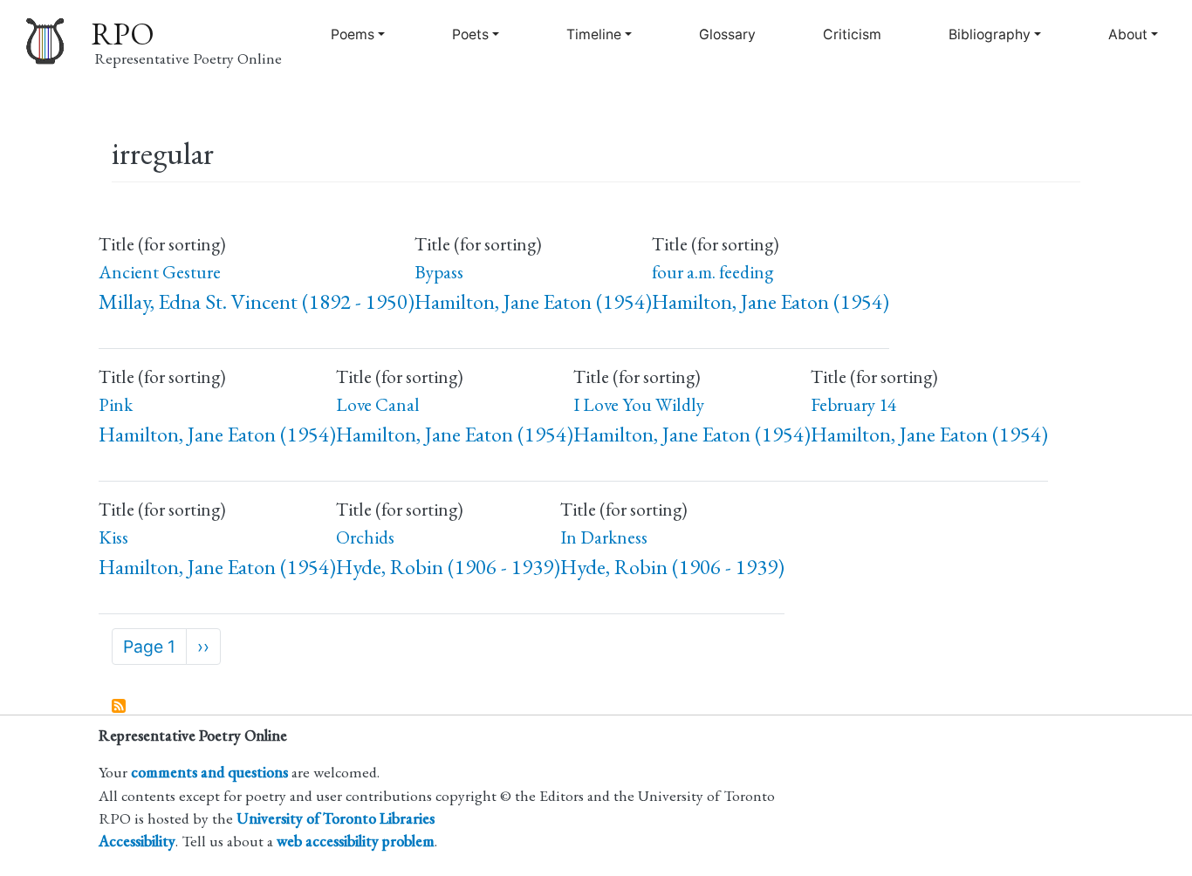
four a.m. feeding (712, 272)
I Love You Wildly (638, 404)
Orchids (365, 537)
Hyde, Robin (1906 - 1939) (448, 566)
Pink (116, 404)
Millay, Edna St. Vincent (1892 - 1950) (256, 301)
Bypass (438, 272)
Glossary (727, 34)
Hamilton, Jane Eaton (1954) (533, 301)
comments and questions (209, 772)
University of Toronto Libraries (335, 818)
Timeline (593, 34)
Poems (352, 34)
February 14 (853, 404)
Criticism (852, 34)
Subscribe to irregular (119, 707)
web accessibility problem (356, 841)
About (1127, 34)
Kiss (113, 537)
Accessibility (137, 841)
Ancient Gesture (160, 272)
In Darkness (603, 537)
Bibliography (990, 34)
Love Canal (378, 404)
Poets (470, 34)
